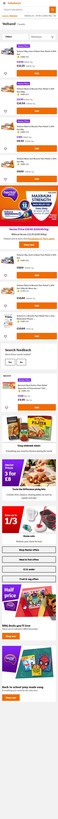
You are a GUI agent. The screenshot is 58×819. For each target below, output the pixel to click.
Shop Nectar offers (29, 550)
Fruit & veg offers (29, 579)
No (21, 362)
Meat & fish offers (29, 559)
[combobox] (25, 9)
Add (37, 73)
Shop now (29, 244)
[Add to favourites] (5, 73)
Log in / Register (9, 16)
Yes (10, 362)
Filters (9, 37)
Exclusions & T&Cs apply (41, 239)
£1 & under (29, 569)
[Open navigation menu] (4, 3)
